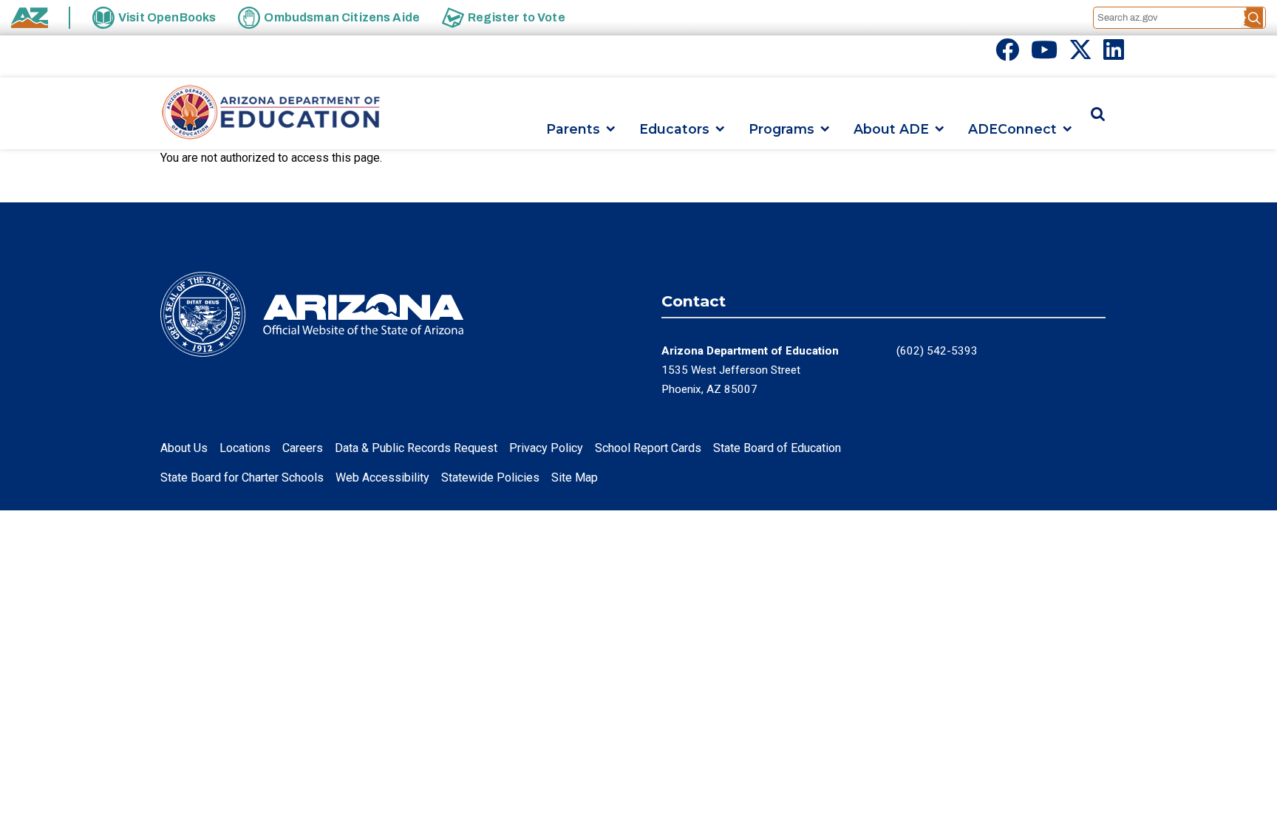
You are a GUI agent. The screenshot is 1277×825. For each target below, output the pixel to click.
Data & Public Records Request (416, 448)
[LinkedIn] (1113, 54)
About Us (184, 448)
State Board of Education (777, 448)
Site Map (574, 477)
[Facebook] (1007, 54)
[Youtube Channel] (1044, 54)
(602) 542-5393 (937, 350)
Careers (302, 448)
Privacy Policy (546, 448)
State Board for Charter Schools (242, 477)
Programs (781, 129)
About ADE (891, 129)
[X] (1080, 54)
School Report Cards (648, 448)
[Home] (271, 113)
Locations (244, 448)
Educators (674, 129)
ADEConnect (1012, 129)
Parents (573, 129)
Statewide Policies (490, 477)
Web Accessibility (382, 477)
